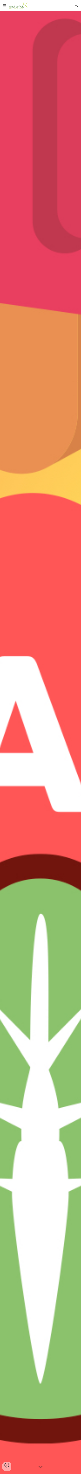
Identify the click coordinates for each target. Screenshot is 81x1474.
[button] (4, 5)
